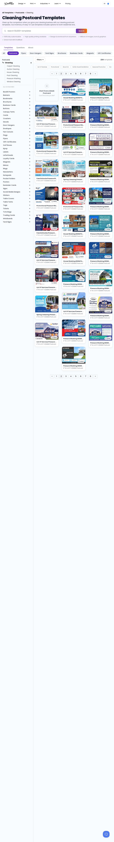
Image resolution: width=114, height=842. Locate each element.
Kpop (5, 148)
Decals (6, 122)
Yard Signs (49, 53)
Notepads (7, 175)
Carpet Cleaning (13, 66)
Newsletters (8, 172)
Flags (5, 135)
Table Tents (8, 202)
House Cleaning (13, 72)
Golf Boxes (7, 145)
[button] (54, 119)
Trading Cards (9, 215)
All (4, 53)
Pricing (67, 3)
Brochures (62, 53)
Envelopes (7, 128)
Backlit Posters (9, 92)
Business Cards (76, 53)
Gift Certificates (104, 53)
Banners (6, 95)
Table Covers (8, 198)
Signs (5, 188)
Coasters (7, 118)
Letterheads (8, 155)
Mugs (5, 168)
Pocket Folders (9, 178)
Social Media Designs (11, 192)
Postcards (20, 13)
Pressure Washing (14, 78)
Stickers (6, 195)
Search (81, 31)
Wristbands (7, 218)
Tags (5, 205)
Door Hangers (35, 53)
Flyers (23, 53)
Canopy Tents (9, 112)
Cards (5, 115)
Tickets (6, 208)
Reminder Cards (9, 185)
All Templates (8, 13)
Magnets (90, 53)
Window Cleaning (13, 81)
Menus (5, 165)
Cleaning (9, 63)
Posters (6, 182)
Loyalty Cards (8, 158)
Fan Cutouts (8, 132)
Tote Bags (7, 212)
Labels (5, 152)
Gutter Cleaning (13, 69)
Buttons (6, 108)
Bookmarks (7, 98)
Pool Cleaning (12, 75)
